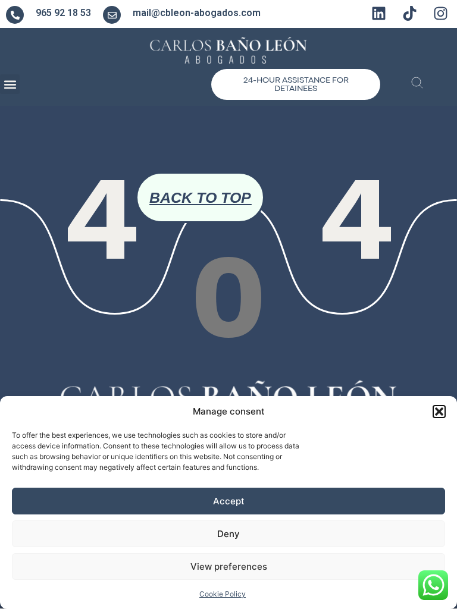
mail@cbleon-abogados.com (197, 12)
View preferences (228, 566)
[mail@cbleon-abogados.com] (112, 15)
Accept (229, 501)
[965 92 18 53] (15, 15)
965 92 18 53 (63, 12)
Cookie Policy (222, 593)
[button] (439, 411)
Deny (228, 533)
